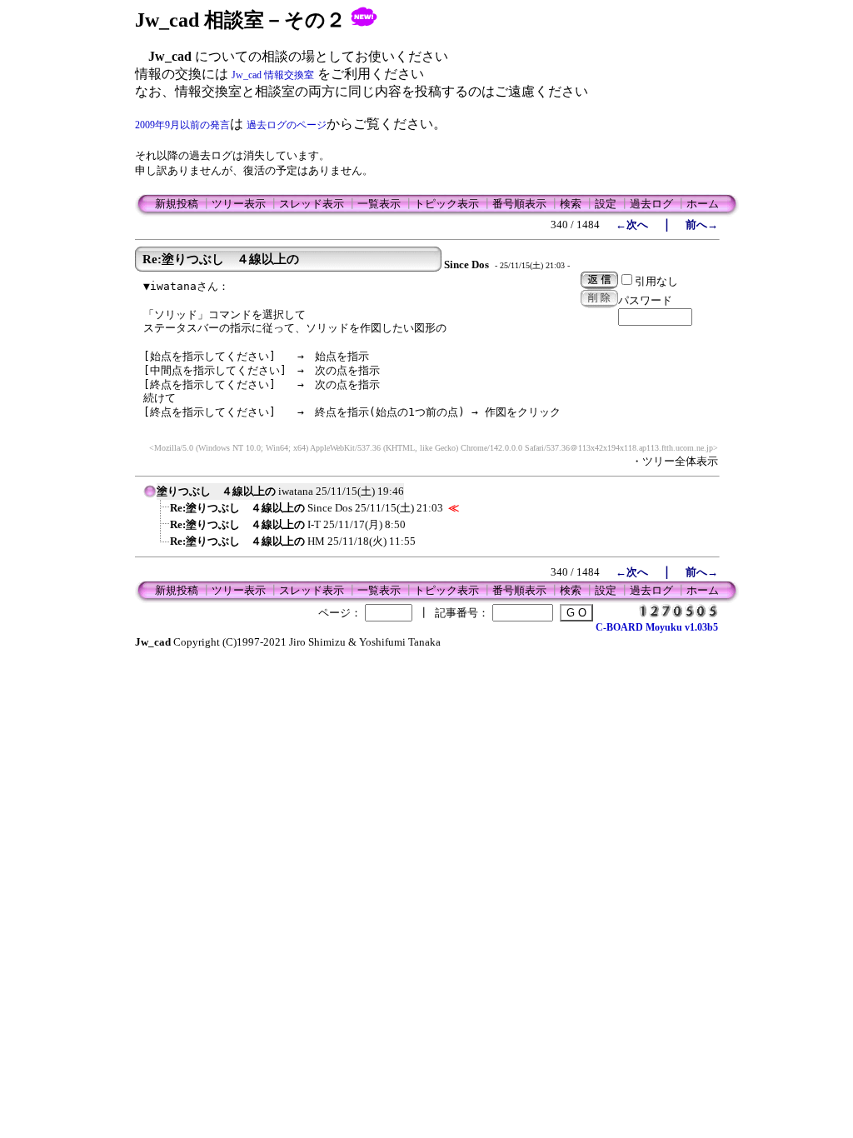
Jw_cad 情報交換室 (273, 75)
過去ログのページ (287, 125)
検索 (570, 203)
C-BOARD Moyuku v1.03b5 (657, 627)
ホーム (702, 203)
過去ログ (651, 203)
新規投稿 (176, 203)
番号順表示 (519, 203)
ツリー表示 (239, 203)
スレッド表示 (311, 203)
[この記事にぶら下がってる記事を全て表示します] (161, 513)
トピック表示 (446, 203)
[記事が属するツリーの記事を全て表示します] (150, 496)
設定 (605, 203)
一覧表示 (379, 203)
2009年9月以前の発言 (182, 125)
